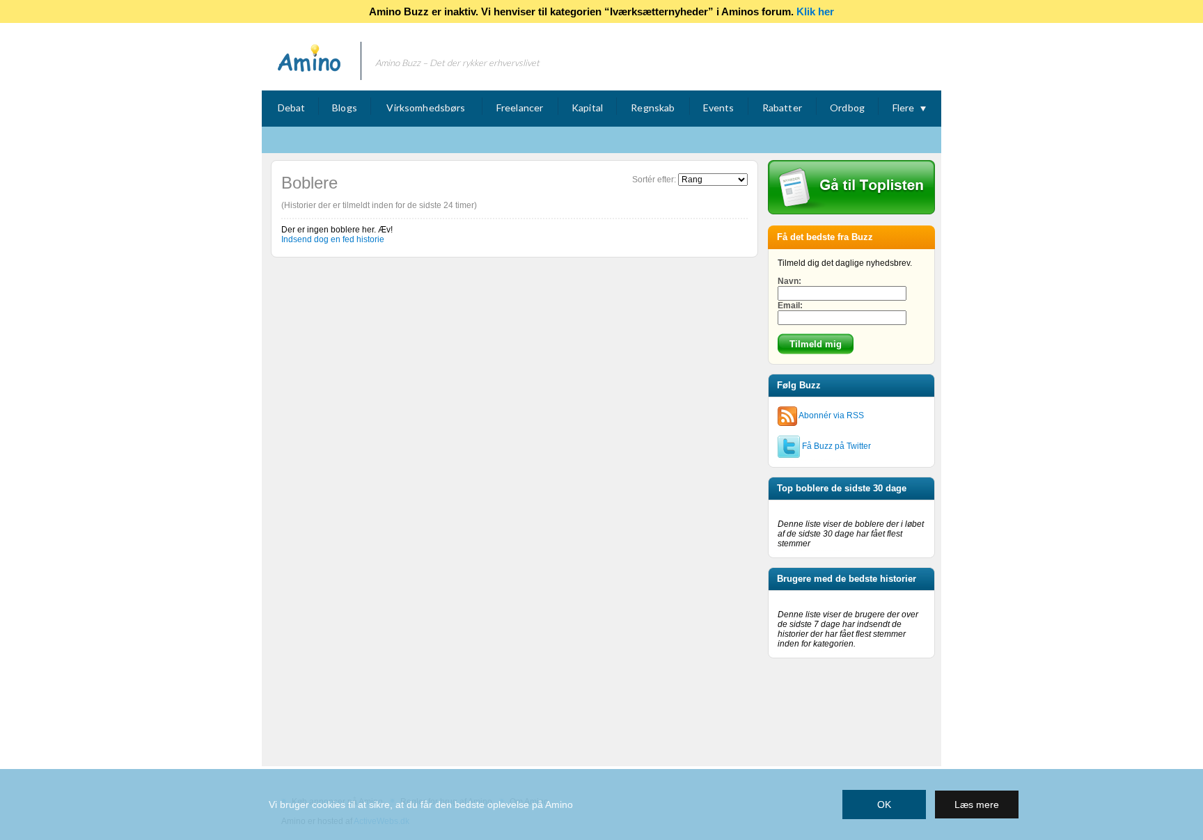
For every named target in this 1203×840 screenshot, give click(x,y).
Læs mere (976, 804)
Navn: (789, 281)
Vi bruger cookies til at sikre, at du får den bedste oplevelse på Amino (421, 804)
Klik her (815, 11)
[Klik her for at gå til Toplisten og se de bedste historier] (851, 211)
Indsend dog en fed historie (332, 239)
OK (884, 804)
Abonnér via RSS (830, 415)
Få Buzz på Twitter (835, 446)
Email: (790, 305)
